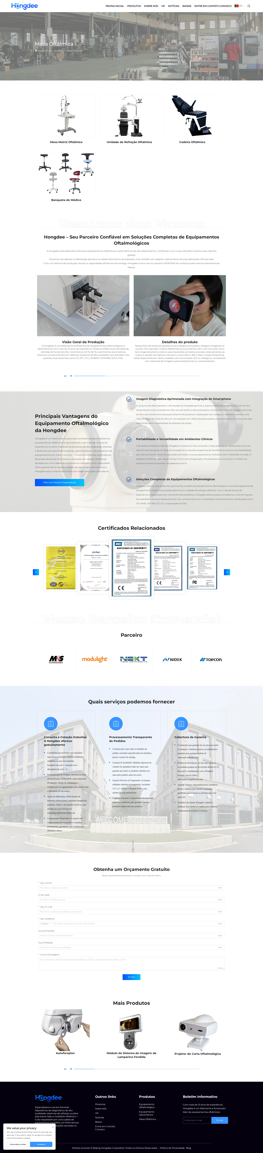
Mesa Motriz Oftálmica (66, 142)
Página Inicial (115, 6)
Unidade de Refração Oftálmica (129, 142)
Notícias (173, 6)
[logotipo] (48, 1098)
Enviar (131, 977)
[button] (65, 376)
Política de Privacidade (172, 1148)
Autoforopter (65, 1053)
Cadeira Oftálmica (192, 142)
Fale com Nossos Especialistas (59, 482)
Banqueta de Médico (66, 200)
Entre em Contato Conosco (213, 6)
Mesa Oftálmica (74, 50)
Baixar (186, 6)
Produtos (134, 6)
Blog (188, 1148)
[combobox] (45, 923)
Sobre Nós (151, 6)
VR (163, 6)
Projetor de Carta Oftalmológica (198, 1053)
